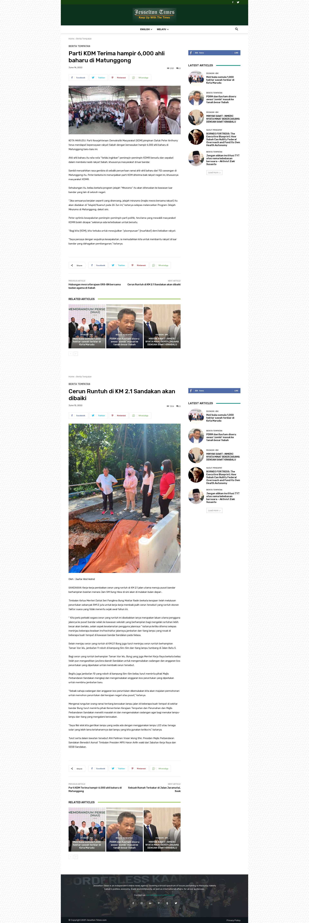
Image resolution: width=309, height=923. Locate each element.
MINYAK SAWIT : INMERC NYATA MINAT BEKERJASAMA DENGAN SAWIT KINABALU (162, 341)
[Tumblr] (167, 903)
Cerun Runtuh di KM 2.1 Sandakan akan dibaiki (154, 284)
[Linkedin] (150, 903)
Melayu (161, 29)
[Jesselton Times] (154, 15)
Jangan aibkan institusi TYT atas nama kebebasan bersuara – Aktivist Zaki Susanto (223, 160)
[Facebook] (232, 2)
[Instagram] (142, 903)
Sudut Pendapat (214, 130)
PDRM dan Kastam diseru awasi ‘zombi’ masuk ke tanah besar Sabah (124, 341)
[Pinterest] (159, 903)
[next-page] (76, 354)
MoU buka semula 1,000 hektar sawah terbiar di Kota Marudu (87, 341)
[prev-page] (71, 354)
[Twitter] (238, 2)
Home (71, 38)
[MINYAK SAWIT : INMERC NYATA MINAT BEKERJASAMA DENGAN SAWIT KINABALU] (162, 326)
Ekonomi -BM (86, 335)
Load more (213, 172)
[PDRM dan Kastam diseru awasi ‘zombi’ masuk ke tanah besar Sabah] (124, 326)
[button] (236, 29)
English (145, 29)
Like (236, 52)
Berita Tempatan (84, 38)
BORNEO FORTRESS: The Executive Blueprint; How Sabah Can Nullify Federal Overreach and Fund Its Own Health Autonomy (223, 139)
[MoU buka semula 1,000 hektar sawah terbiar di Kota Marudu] (87, 326)
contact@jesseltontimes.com (160, 895)
